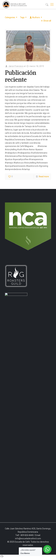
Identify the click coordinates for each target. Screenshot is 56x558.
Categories (10, 17)
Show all (47, 20)
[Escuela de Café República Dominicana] (15, 4)
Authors (36, 17)
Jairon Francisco (15, 66)
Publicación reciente (20, 76)
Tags (22, 17)
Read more (44, 176)
